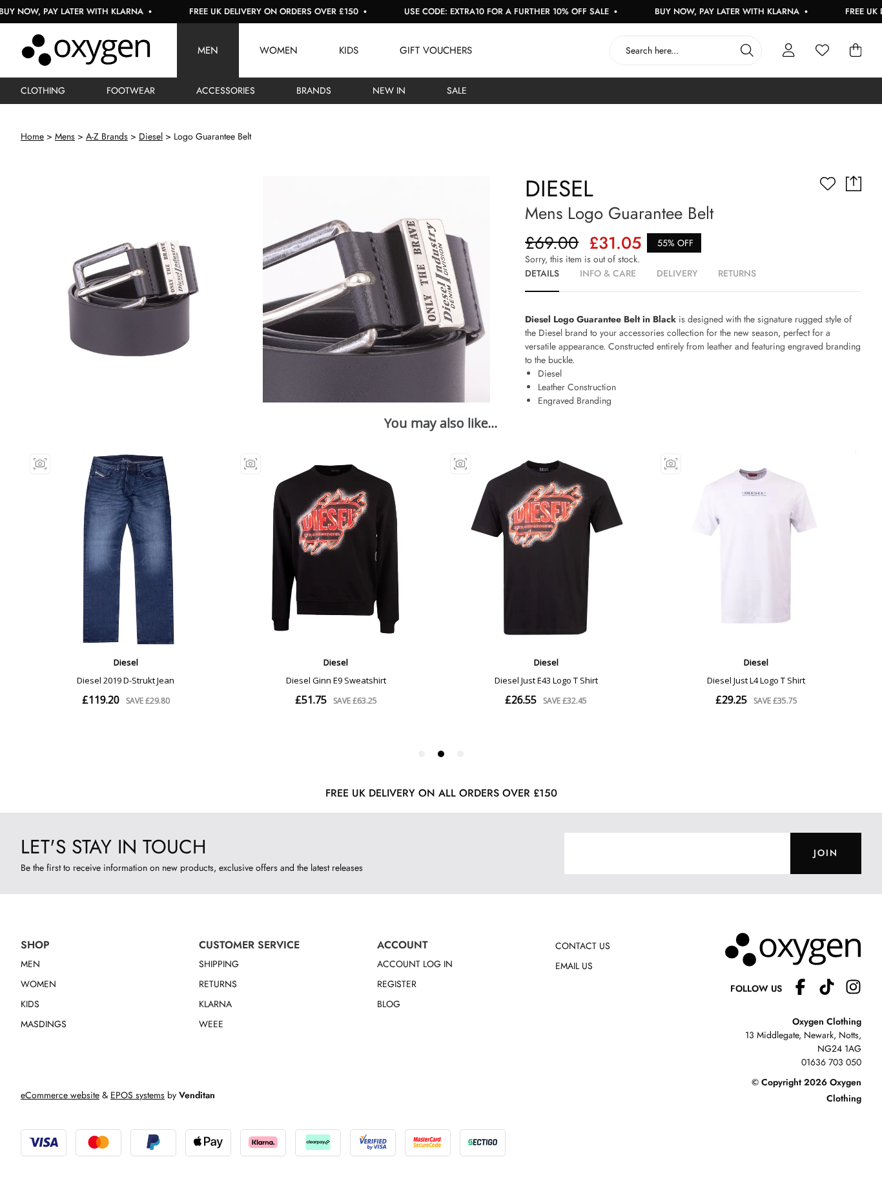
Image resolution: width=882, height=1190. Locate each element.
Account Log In (415, 963)
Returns (218, 983)
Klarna (215, 1003)
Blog (388, 1003)
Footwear (131, 90)
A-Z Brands (107, 136)
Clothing (43, 90)
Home (32, 136)
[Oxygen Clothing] (86, 50)
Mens (65, 136)
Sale (457, 90)
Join (826, 852)
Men (208, 50)
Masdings (44, 1024)
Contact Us (582, 945)
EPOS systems (137, 1095)
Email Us (574, 965)
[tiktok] (832, 989)
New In (389, 90)
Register (396, 983)
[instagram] (853, 989)
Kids (348, 50)
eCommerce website (60, 1095)
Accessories (225, 90)
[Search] (747, 50)
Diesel (151, 136)
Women (279, 50)
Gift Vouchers (436, 50)
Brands (313, 90)
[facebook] (805, 989)
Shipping (219, 963)
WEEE (211, 1024)
